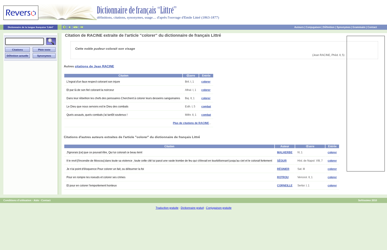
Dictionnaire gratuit (192, 207)
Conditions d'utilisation (17, 200)
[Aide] (64, 27)
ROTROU (283, 177)
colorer (206, 81)
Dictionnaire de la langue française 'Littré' (30, 27)
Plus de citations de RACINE (191, 123)
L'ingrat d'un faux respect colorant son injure (93, 81)
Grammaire (359, 27)
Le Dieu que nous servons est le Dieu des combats (97, 106)
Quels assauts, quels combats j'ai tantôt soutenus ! (97, 114)
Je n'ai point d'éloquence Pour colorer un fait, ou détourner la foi (105, 169)
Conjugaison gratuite (219, 207)
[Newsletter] (75, 27)
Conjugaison (313, 27)
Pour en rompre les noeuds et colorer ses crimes (96, 177)
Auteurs (299, 27)
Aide (36, 200)
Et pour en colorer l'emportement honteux (92, 185)
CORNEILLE (284, 185)
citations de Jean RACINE (94, 66)
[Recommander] (82, 27)
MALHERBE (284, 152)
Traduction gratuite (167, 207)
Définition (329, 27)
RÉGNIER (283, 169)
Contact (372, 27)
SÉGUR (282, 160)
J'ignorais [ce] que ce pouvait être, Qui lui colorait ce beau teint (104, 152)
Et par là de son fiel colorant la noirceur (90, 90)
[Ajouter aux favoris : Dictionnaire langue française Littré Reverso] (69, 27)
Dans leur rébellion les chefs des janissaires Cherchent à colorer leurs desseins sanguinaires (123, 98)
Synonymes (343, 27)
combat (206, 106)
